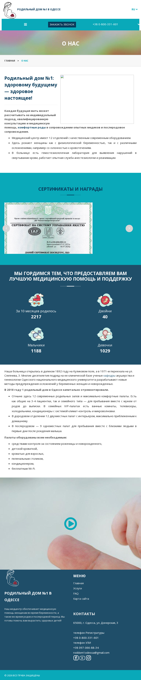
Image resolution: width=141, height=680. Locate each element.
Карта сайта (81, 598)
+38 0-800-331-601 (105, 24)
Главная (78, 583)
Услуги (77, 588)
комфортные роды (32, 127)
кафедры (109, 375)
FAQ (76, 593)
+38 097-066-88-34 (86, 647)
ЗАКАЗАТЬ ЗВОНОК (62, 24)
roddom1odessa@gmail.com (91, 652)
